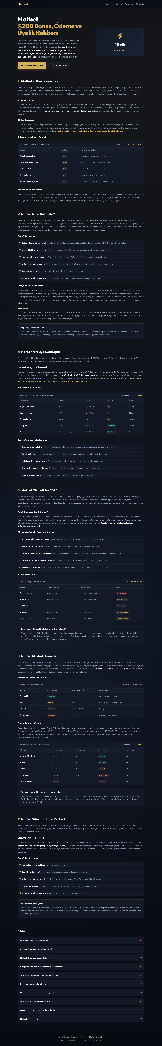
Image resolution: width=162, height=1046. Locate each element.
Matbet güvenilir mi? (29, 1019)
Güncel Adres (61, 65)
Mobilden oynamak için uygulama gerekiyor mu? (40, 993)
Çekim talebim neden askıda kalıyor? (36, 949)
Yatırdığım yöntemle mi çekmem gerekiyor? (39, 975)
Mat (23, 4)
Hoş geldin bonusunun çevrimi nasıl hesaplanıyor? (41, 966)
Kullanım (119, 4)
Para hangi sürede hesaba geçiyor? (35, 940)
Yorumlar (109, 4)
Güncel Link (140, 4)
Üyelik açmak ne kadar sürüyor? (33, 984)
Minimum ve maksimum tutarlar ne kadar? (38, 1010)
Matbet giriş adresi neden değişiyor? (35, 958)
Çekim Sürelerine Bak (33, 65)
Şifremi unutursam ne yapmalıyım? (35, 1001)
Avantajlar (129, 4)
